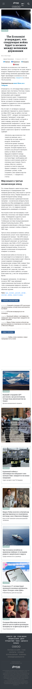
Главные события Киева (10, 300)
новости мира (18, 295)
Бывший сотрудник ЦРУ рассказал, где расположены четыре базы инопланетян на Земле (15, 307)
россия (17, 293)
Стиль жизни (21, 636)
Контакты (12, 652)
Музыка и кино (13, 639)
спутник (4, 295)
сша (6, 293)
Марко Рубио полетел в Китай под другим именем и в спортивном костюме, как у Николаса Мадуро (15, 323)
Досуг (22, 639)
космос (11, 293)
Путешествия (9, 641)
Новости (9, 636)
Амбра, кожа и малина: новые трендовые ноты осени (14, 338)
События (5, 30)
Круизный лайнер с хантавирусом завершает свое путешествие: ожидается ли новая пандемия (15, 317)
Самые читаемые (8, 332)
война (10, 295)
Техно (18, 641)
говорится (19, 78)
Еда (15, 636)
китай (23, 293)
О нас (24, 650)
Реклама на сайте (13, 650)
